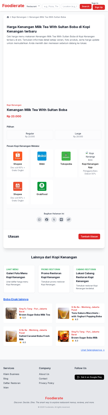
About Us (44, 374)
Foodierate (13, 5)
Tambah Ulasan (89, 236)
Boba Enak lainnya (15, 299)
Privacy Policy (46, 383)
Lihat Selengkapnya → (93, 350)
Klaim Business (11, 374)
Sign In (95, 3)
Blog (5, 378)
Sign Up (99, 7)
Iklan (6, 387)
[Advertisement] (54, 65)
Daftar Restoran (11, 383)
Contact (43, 378)
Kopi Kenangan (14, 105)
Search (85, 6)
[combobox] (51, 6)
